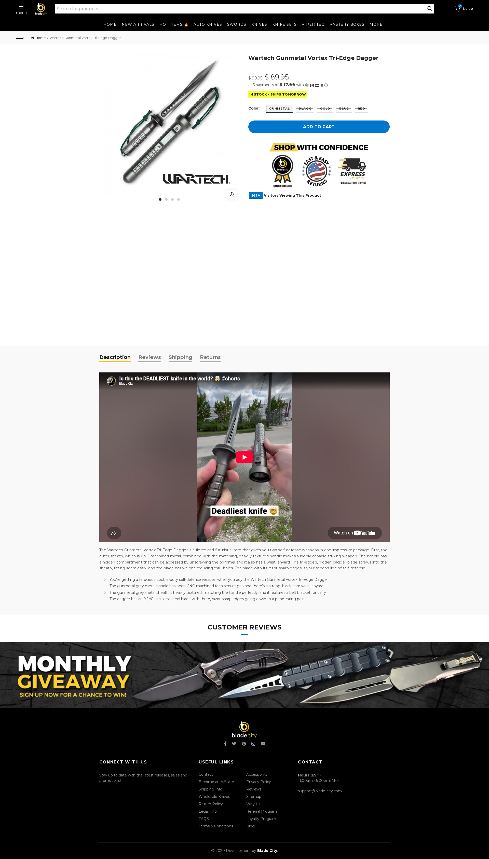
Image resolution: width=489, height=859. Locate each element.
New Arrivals (138, 24)
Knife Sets (284, 24)
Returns (210, 357)
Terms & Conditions (216, 826)
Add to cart (319, 126)
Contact (206, 774)
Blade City (267, 850)
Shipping (180, 357)
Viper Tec (313, 24)
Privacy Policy (258, 782)
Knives (259, 24)
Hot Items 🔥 (173, 24)
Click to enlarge (232, 194)
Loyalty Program (261, 818)
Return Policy (211, 804)
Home (110, 24)
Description (115, 357)
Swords (236, 24)
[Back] (19, 38)
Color (253, 108)
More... (378, 24)
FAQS (204, 818)
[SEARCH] (429, 8)
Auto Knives (208, 24)
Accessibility (257, 774)
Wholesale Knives (214, 796)
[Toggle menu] (21, 7)
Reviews (149, 357)
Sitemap (253, 796)
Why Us (253, 804)
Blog (250, 826)
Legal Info (208, 811)
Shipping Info (210, 789)
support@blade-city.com (320, 791)
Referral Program (261, 811)
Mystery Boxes (346, 24)
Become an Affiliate (216, 782)
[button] (319, 84)
